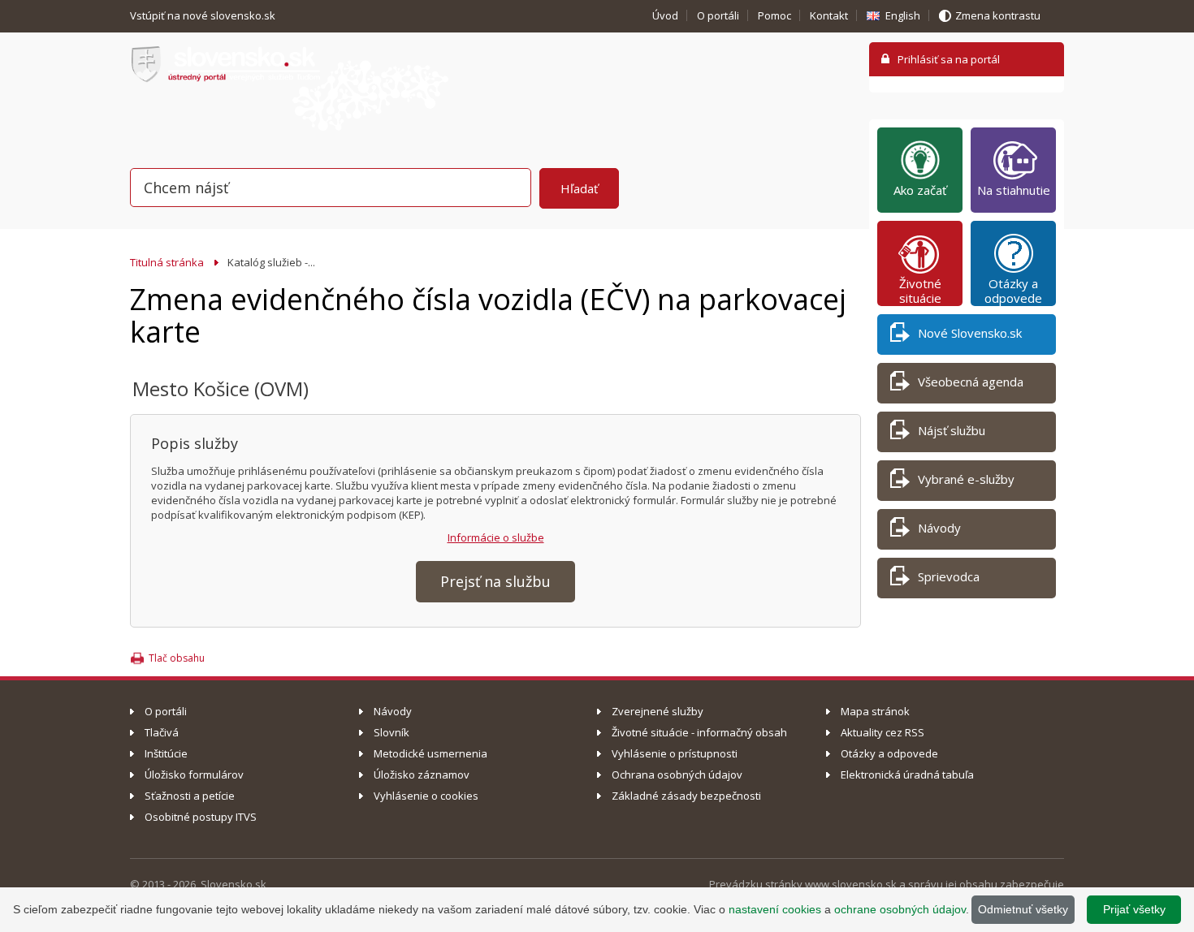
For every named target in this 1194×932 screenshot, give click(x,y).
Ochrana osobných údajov (677, 774)
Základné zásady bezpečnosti (686, 795)
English (902, 15)
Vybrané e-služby (966, 479)
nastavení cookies (775, 909)
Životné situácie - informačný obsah (699, 732)
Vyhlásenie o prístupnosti (675, 753)
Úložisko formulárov (194, 774)
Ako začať (919, 190)
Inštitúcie (166, 753)
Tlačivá (162, 732)
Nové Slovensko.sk (970, 333)
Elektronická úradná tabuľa (907, 774)
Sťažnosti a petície (190, 795)
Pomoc (774, 15)
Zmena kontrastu (997, 15)
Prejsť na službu (495, 581)
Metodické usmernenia (430, 753)
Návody (939, 528)
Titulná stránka (167, 262)
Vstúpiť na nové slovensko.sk (204, 15)
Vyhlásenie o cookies (426, 795)
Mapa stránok (875, 711)
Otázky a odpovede (1013, 290)
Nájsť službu (951, 430)
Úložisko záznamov (421, 774)
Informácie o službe (496, 537)
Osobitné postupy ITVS (201, 816)
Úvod (665, 15)
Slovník (391, 732)
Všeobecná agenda (970, 381)
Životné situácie (920, 290)
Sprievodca (949, 576)
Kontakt (829, 15)
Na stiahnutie (1013, 190)
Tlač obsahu (177, 658)
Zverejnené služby (657, 711)
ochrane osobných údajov (900, 909)
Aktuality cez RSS (882, 732)
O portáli (718, 15)
